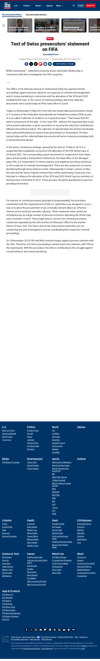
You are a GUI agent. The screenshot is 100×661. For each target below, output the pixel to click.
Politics (26, 6)
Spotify (69, 630)
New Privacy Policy (28, 637)
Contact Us (83, 637)
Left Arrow (3, 25)
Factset (84, 646)
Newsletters (64, 630)
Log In (80, 5)
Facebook (26, 64)
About (80, 553)
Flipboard (40, 64)
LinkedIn (50, 630)
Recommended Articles (36, 15)
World (38, 6)
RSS (59, 630)
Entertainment (35, 458)
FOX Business (84, 520)
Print (45, 64)
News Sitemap (35, 639)
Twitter (31, 64)
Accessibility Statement (19, 639)
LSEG (83, 649)
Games (31, 553)
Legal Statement (47, 649)
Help (76, 637)
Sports (55, 458)
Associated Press (50, 54)
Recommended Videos (12, 15)
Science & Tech (10, 553)
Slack (55, 630)
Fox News (7, 6)
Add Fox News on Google (65, 64)
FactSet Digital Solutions (31, 649)
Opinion (49, 6)
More (58, 6)
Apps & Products (11, 591)
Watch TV (91, 5)
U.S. (16, 6)
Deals (55, 520)
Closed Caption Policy (65, 637)
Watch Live (58, 553)
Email (50, 64)
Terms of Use (16, 637)
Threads (36, 64)
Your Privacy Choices (48, 637)
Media (5, 458)
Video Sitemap (46, 639)
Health (30, 520)
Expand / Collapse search (73, 6)
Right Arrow (95, 25)
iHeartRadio (73, 630)
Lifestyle (6, 520)
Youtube (41, 630)
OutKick (81, 458)
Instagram (36, 630)
